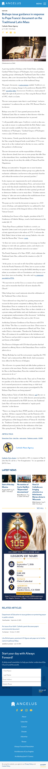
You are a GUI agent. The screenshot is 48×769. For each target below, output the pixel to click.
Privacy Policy (29, 764)
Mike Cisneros (36, 502)
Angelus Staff (6, 490)
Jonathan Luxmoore (7, 644)
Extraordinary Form (7, 438)
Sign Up (42, 690)
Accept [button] (43, 765)
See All (40, 508)
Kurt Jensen (5, 632)
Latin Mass (16, 438)
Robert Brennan (21, 495)
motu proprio (23, 85)
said (36, 395)
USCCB (40, 438)
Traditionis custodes (32, 438)
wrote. (26, 238)
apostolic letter (11, 91)
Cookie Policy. (6, 766)
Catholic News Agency (10, 26)
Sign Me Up (6, 688)
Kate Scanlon (6, 620)
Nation (4, 11)
